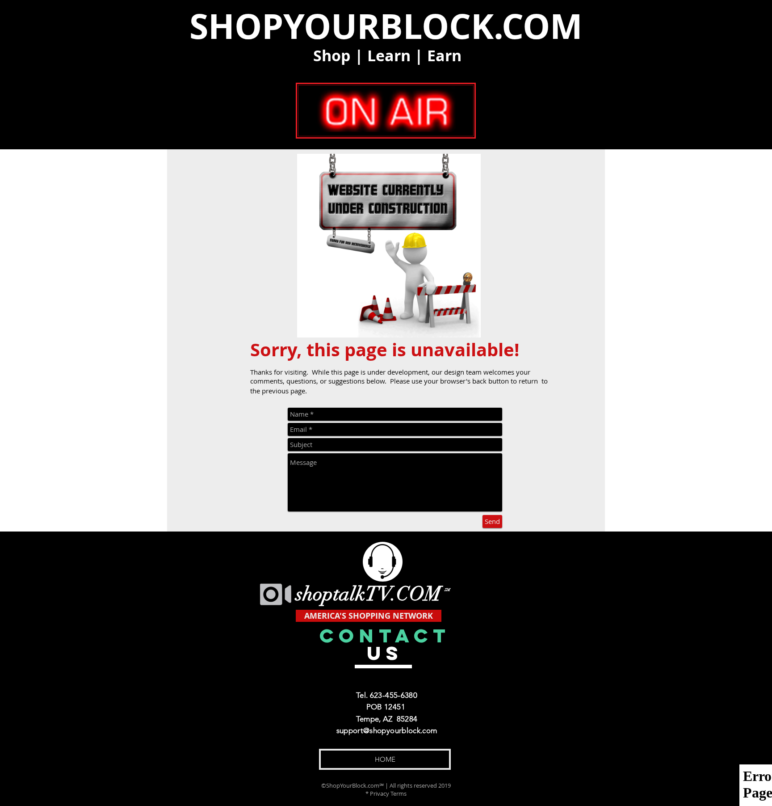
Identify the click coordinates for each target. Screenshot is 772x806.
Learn (389, 55)
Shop (332, 55)
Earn (444, 55)
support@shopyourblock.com (386, 730)
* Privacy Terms (386, 793)
